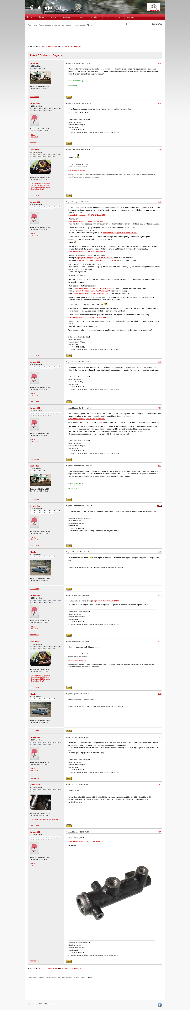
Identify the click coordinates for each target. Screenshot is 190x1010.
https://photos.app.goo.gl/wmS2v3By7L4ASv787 (93, 288)
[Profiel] (69, 98)
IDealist (33, 552)
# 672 (159, 694)
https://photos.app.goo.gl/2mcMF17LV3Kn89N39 (86, 251)
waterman (34, 149)
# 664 (159, 202)
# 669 (159, 552)
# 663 (159, 149)
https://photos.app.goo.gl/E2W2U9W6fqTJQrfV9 (92, 291)
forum (41, 17)
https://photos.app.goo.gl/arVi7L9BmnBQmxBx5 (92, 293)
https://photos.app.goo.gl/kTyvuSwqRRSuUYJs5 (95, 258)
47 (63, 46)
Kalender (94, 17)
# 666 (159, 408)
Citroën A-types (79, 25)
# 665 (159, 362)
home (29, 17)
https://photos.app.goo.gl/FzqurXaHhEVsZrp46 (85, 842)
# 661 (159, 63)
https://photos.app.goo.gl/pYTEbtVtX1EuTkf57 (120, 233)
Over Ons (130, 17)
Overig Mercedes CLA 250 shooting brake (45, 819)
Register (66, 17)
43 (54, 46)
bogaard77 (35, 103)
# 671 (159, 641)
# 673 (159, 737)
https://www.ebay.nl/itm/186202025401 (108, 601)
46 (61, 46)
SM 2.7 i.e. (34, 136)
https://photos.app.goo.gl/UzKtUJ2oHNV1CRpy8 (97, 260)
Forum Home (32, 25)
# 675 (159, 832)
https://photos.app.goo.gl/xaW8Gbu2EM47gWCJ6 (87, 221)
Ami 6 (33, 135)
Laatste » (77, 46)
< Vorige (49, 46)
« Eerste (42, 46)
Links (106, 17)
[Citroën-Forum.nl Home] (45, 11)
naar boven (34, 97)
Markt (53, 17)
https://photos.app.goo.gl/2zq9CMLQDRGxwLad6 (87, 317)
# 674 (159, 784)
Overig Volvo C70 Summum (40, 187)
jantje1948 (35, 785)
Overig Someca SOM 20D (40, 185)
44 (56, 46)
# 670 (159, 595)
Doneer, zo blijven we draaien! (77, 170)
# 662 (159, 103)
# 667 (159, 465)
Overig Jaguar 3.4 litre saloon (41, 183)
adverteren (52, 1004)
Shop (117, 17)
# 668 (159, 506)
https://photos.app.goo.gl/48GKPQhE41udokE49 (86, 215)
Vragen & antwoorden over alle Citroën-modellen (55, 25)
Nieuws (80, 17)
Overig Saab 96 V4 (37, 189)
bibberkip (34, 63)
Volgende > (69, 46)
